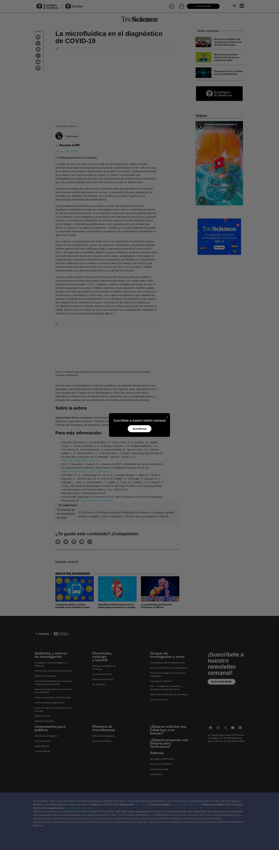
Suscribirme (139, 428)
